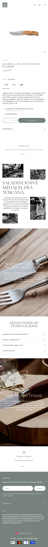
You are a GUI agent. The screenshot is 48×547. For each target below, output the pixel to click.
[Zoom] (44, 51)
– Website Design (32, 538)
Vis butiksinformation (11, 114)
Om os (4, 511)
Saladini (5, 60)
